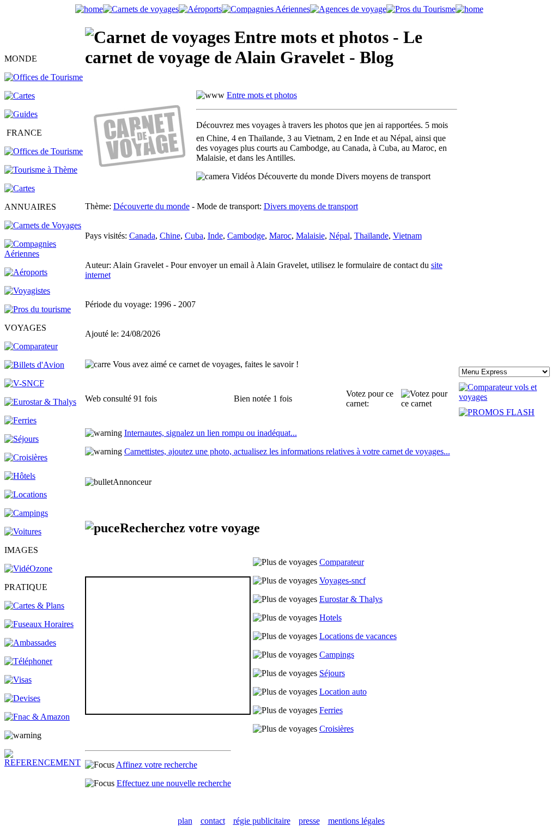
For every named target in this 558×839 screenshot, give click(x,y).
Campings (336, 654)
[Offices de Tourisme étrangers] (43, 77)
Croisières (336, 728)
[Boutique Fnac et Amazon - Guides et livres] (37, 716)
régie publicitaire (261, 820)
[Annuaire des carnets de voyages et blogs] (42, 225)
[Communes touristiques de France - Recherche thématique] (40, 169)
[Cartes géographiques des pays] (19, 95)
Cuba (194, 235)
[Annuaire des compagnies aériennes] (43, 253)
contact (213, 820)
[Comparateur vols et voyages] (31, 346)
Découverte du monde (151, 206)
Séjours (332, 673)
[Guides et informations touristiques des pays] (21, 114)
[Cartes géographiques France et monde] (34, 605)
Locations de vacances (358, 636)
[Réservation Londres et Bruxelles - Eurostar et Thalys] (40, 401)
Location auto (343, 691)
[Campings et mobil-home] (26, 513)
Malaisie (310, 235)
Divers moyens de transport (311, 206)
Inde (215, 235)
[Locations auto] (22, 531)
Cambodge (246, 235)
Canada (142, 235)
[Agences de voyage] (348, 9)
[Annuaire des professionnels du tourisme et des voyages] (37, 309)
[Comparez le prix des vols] (506, 397)
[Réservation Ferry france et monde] (20, 420)
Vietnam (407, 235)
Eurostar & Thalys (351, 599)
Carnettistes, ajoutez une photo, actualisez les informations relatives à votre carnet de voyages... (287, 451)
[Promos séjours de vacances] (21, 438)
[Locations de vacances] (25, 494)
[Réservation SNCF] (24, 383)
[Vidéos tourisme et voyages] (28, 568)
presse (309, 820)
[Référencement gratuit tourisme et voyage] (43, 762)
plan (185, 820)
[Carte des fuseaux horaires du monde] (39, 624)
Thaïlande (371, 235)
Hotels (330, 617)
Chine (170, 235)
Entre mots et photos (262, 95)
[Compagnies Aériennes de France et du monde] (266, 9)
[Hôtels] (19, 476)
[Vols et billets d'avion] (34, 364)
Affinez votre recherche (156, 764)
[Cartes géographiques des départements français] (19, 188)
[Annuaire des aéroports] (25, 272)
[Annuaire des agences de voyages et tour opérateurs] (27, 290)
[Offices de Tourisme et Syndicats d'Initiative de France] (43, 151)
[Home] (89, 9)
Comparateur (341, 562)
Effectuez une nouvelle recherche (174, 783)
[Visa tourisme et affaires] (18, 679)
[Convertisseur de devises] (22, 698)
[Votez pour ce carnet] (429, 399)
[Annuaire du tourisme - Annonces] (421, 9)
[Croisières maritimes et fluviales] (25, 457)
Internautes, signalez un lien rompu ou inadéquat (210, 432)
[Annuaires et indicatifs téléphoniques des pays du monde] (28, 661)
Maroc (280, 235)
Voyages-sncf (342, 580)
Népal (339, 235)
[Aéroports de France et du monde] (200, 9)
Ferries (331, 710)
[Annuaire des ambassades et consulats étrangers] (30, 642)
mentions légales (356, 820)
